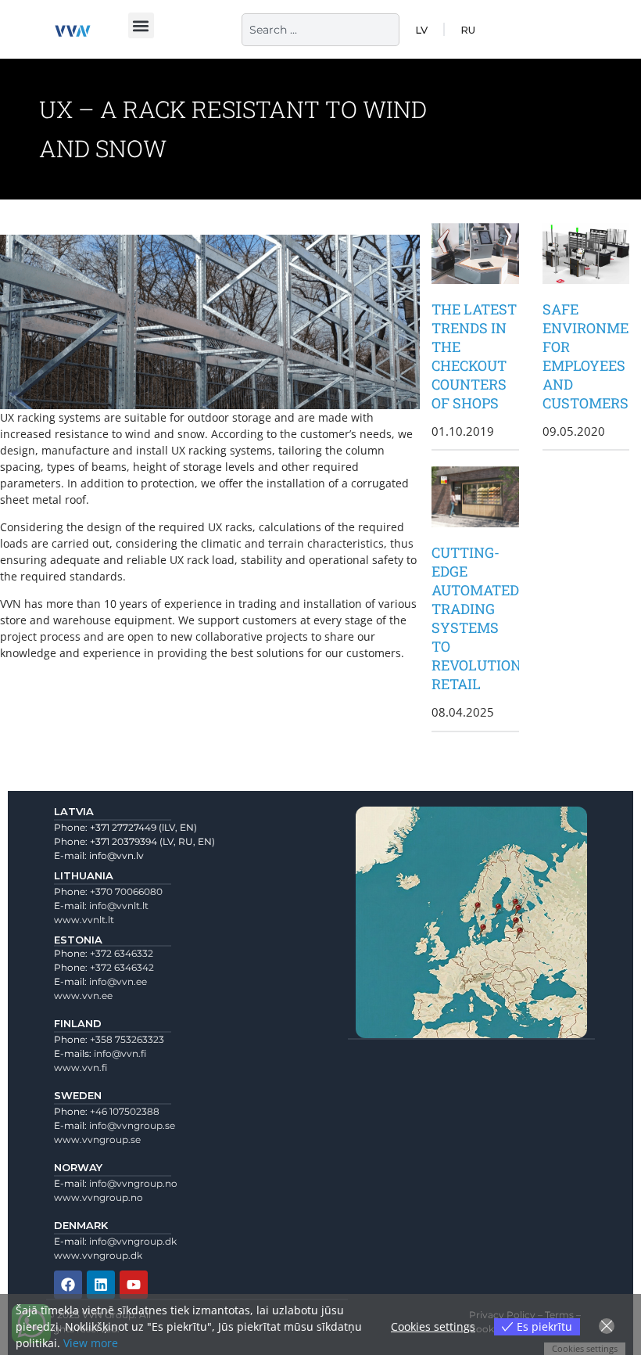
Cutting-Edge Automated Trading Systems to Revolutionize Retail (487, 618)
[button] (141, 25)
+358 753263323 (127, 1039)
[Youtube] (134, 1285)
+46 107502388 (124, 1111)
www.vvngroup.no (98, 1197)
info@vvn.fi (120, 1053)
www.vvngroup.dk (98, 1255)
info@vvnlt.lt (119, 905)
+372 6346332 (121, 953)
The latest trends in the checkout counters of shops (474, 356)
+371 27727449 (123, 827)
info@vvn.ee (118, 981)
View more (90, 1342)
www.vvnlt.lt (84, 919)
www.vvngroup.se (97, 1139)
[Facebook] (68, 1285)
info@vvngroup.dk (133, 1241)
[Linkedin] (101, 1285)
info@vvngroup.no (133, 1183)
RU (467, 29)
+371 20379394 (123, 841)
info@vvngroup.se (132, 1125)
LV (421, 29)
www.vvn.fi (80, 1067)
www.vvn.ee (83, 995)
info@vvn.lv (116, 855)
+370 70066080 (126, 891)
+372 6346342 (122, 967)
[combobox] (320, 29)
